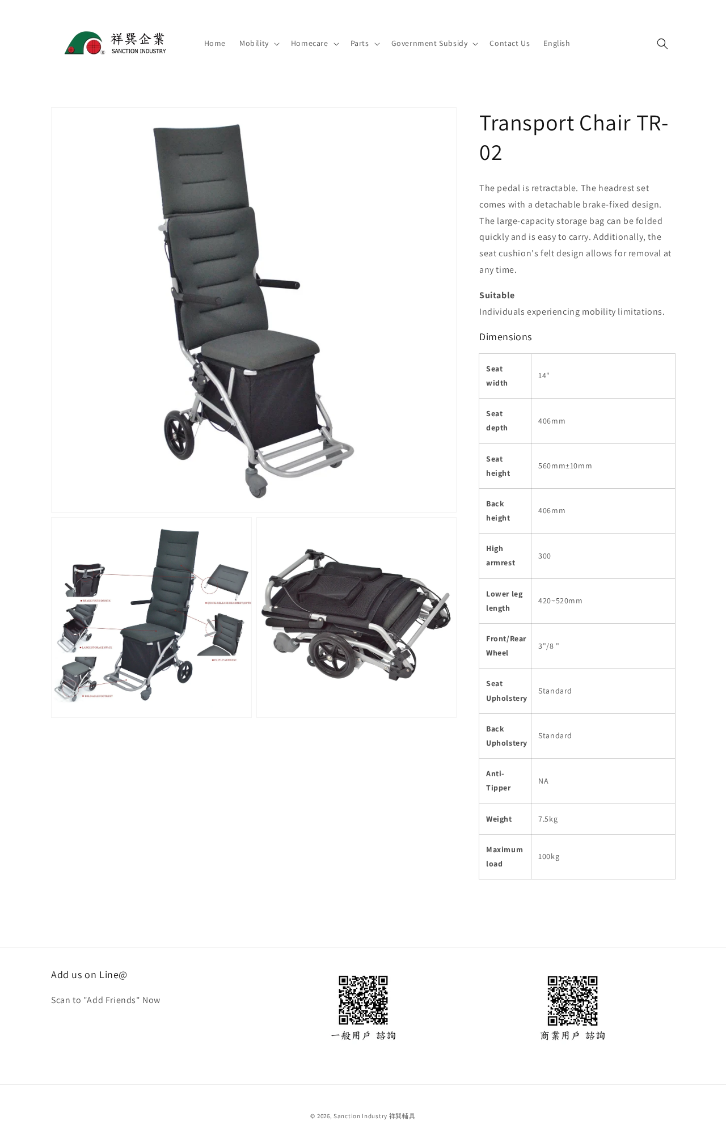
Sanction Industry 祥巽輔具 (374, 1116)
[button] (258, 43)
